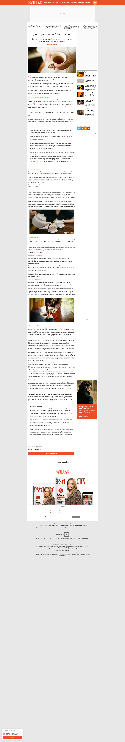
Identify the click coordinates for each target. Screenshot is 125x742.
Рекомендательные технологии (72, 527)
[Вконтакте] (62, 523)
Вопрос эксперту (64, 525)
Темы (61, 2)
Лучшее (45, 2)
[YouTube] (70, 523)
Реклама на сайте (47, 525)
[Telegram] (58, 523)
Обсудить (70, 30)
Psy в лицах (81, 2)
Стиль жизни (74, 2)
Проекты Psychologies (84, 527)
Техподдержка (62, 529)
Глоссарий (87, 2)
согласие (55, 510)
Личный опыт (67, 2)
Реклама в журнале (56, 525)
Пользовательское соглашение (42, 527)
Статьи (49, 2)
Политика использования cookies (57, 527)
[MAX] (54, 523)
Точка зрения (55, 2)
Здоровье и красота (52, 44)
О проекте (40, 525)
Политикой (55, 512)
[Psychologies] (35, 2)
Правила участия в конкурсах (81, 525)
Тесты (94, 2)
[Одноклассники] (66, 523)
